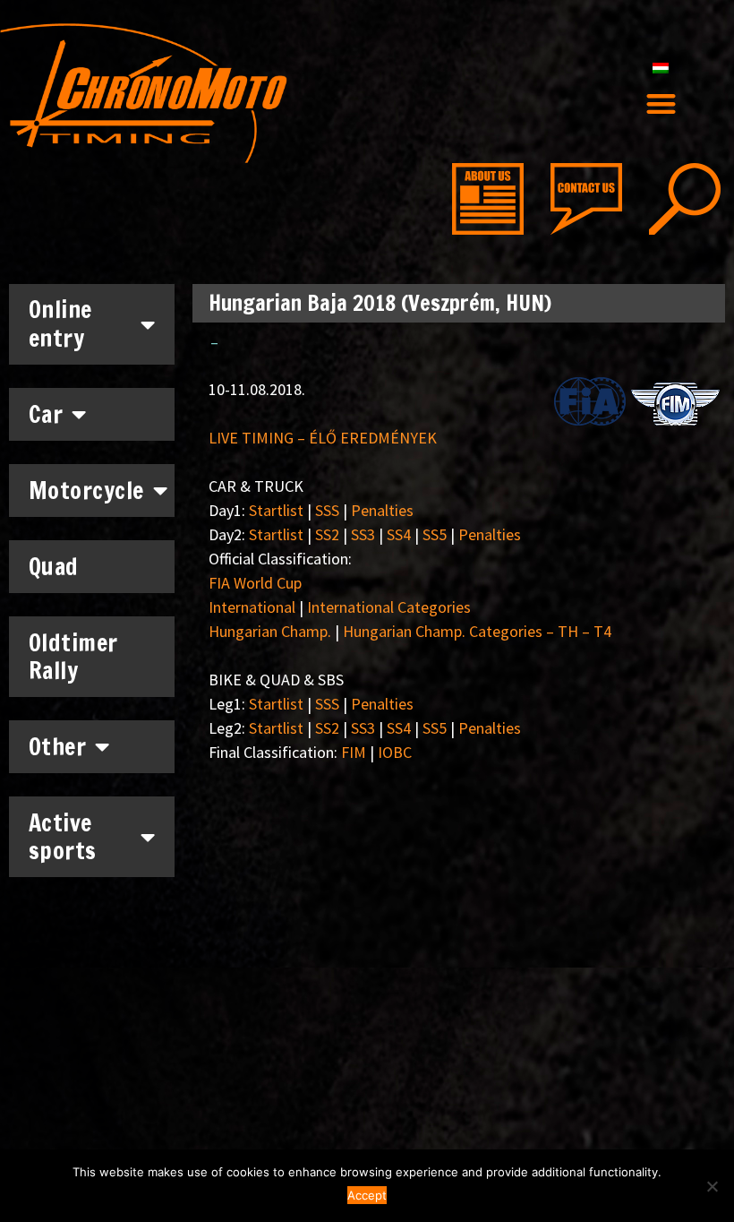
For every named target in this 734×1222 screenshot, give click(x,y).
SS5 (434, 534)
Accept (367, 1195)
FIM (353, 752)
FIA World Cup (255, 582)
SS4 (399, 534)
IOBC (395, 752)
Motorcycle (86, 490)
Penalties (382, 510)
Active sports (63, 836)
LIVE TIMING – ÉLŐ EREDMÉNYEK (323, 437)
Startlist (276, 510)
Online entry (60, 323)
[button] (661, 104)
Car (46, 414)
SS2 (327, 534)
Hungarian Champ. (270, 631)
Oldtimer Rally (73, 656)
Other (58, 746)
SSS (327, 510)
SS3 (363, 534)
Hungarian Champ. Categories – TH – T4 (477, 631)
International (252, 607)
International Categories (389, 607)
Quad (54, 566)
